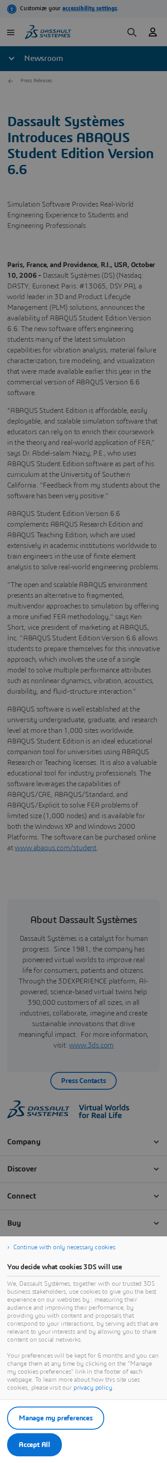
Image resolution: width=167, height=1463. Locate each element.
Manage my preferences (56, 1418)
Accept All (34, 1444)
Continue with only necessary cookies (64, 1247)
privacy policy (92, 1388)
